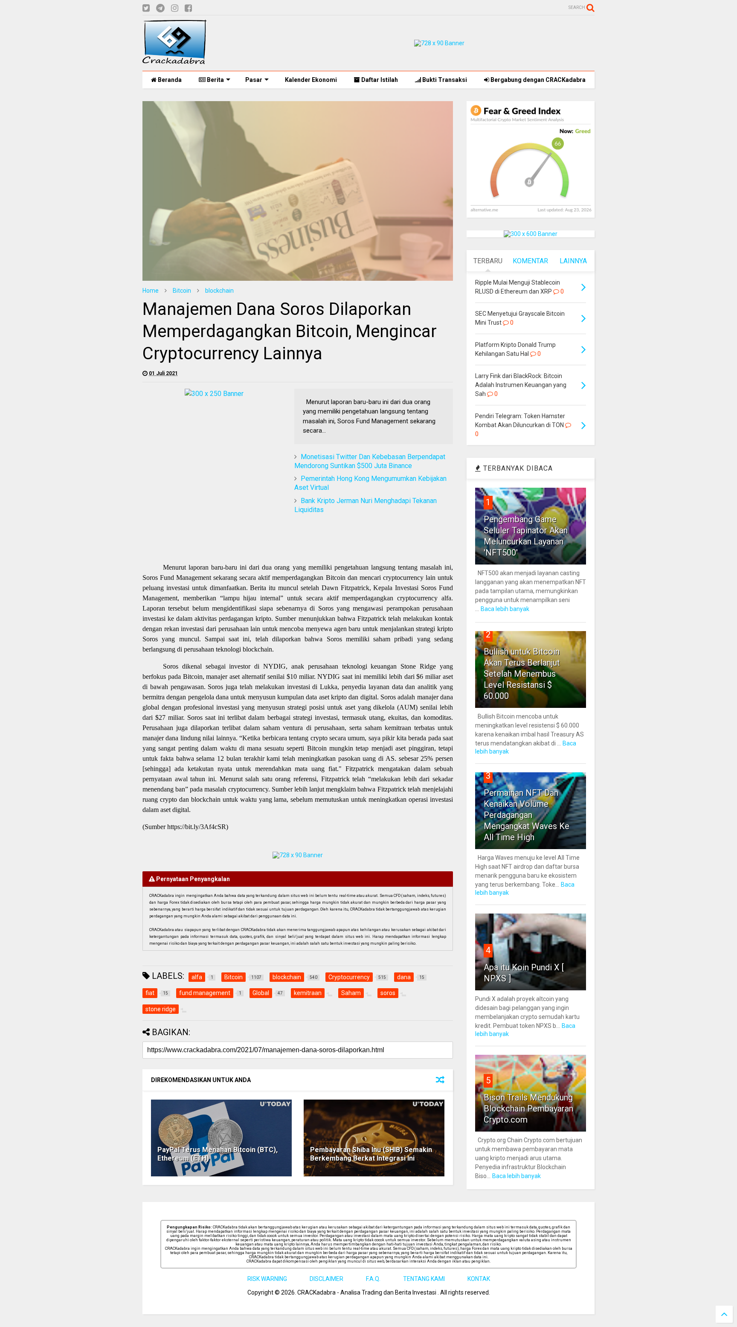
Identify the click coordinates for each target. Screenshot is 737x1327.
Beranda (169, 79)
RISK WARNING (267, 1278)
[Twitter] (146, 8)
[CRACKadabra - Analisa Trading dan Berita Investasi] (174, 60)
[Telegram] (160, 8)
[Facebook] (188, 8)
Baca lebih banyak (505, 608)
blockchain (219, 290)
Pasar (253, 79)
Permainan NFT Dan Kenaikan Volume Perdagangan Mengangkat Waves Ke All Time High (526, 815)
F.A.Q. (373, 1278)
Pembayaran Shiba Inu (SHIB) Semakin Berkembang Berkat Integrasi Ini (371, 1154)
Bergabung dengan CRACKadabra (537, 79)
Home (150, 290)
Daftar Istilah (379, 79)
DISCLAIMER (326, 1278)
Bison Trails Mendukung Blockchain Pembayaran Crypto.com (528, 1108)
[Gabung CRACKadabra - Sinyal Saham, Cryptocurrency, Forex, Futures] (439, 43)
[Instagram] (174, 8)
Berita (215, 79)
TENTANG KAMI (424, 1278)
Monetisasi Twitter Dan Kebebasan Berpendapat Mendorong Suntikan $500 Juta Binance (369, 461)
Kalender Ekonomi (310, 79)
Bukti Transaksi (444, 79)
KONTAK (478, 1278)
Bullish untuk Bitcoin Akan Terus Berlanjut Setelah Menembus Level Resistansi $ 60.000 (522, 673)
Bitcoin (182, 290)
